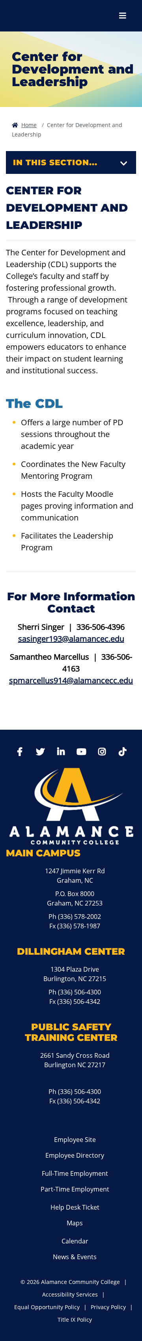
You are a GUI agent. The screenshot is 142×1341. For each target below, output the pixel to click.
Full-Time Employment (75, 1173)
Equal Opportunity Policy (47, 1307)
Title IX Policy (75, 1319)
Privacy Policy (108, 1307)
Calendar (75, 1241)
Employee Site (75, 1139)
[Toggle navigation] (124, 163)
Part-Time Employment (75, 1189)
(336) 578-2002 (79, 916)
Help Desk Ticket (74, 1207)
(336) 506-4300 (79, 992)
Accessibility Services (70, 1294)
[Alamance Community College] (49, 16)
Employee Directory (74, 1155)
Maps (75, 1223)
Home (29, 125)
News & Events (75, 1256)
